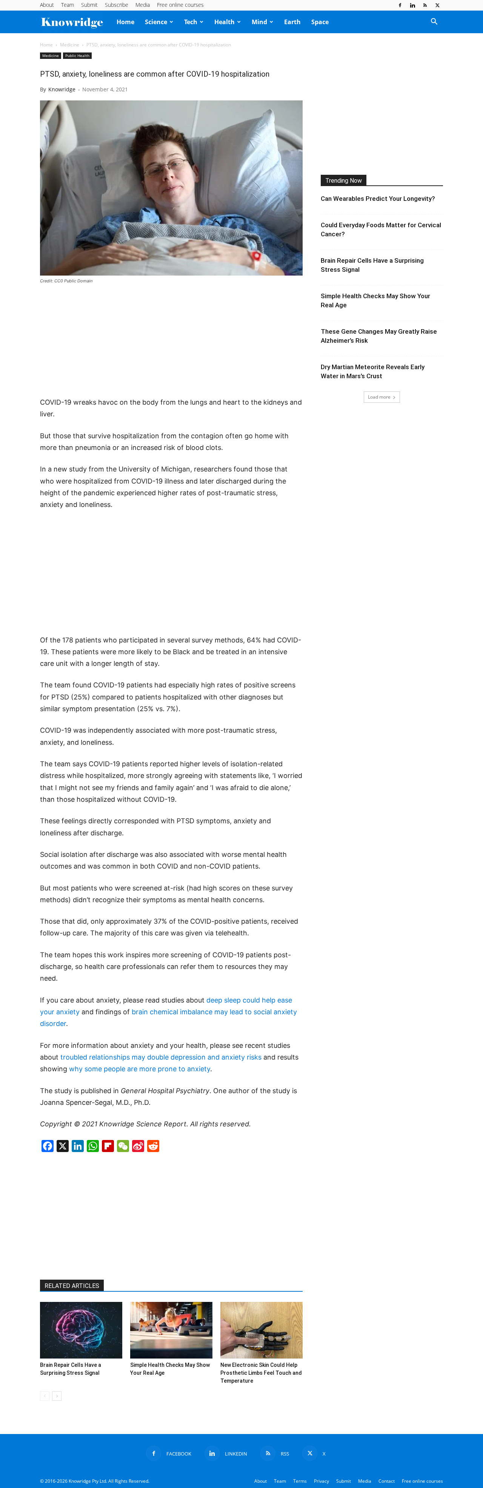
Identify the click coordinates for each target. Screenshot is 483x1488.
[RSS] (425, 5)
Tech (190, 22)
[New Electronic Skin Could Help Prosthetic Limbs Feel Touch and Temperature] (261, 1330)
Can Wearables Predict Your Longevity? (378, 198)
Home (125, 22)
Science (156, 22)
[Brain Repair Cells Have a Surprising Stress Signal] (81, 1330)
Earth (292, 22)
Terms (300, 1481)
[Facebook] (400, 5)
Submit (89, 4)
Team (67, 4)
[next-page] (57, 1396)
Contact (386, 1481)
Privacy (321, 1481)
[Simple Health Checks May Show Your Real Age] (171, 1330)
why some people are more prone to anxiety (139, 1069)
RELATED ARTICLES (72, 1285)
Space (320, 22)
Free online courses (180, 4)
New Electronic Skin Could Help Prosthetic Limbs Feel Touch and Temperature (261, 1373)
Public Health (77, 55)
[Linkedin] (412, 5)
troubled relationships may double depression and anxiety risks (160, 1057)
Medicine (69, 45)
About (47, 4)
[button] (434, 22)
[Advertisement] (171, 341)
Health (224, 22)
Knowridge (61, 89)
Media (142, 4)
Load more (379, 397)
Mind (259, 22)
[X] (437, 5)
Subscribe (116, 4)
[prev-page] (44, 1396)
